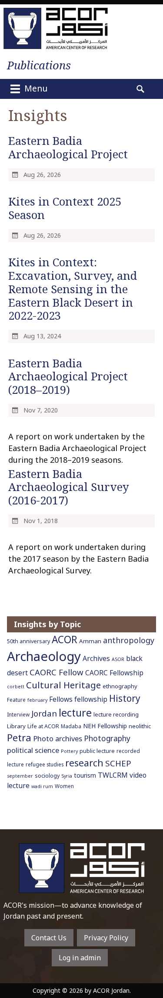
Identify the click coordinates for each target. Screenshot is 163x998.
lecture (75, 713)
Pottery (69, 751)
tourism (85, 775)
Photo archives (57, 738)
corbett (15, 687)
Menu (34, 88)
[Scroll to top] (148, 971)
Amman (90, 641)
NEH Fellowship (105, 726)
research (84, 762)
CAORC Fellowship (114, 672)
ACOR (64, 639)
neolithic (140, 726)
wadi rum (42, 786)
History (124, 698)
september (20, 776)
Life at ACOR (43, 726)
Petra (19, 737)
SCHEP (118, 763)
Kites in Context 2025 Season (64, 208)
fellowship (90, 699)
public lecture (97, 751)
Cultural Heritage (63, 685)
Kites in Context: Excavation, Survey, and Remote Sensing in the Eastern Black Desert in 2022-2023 (72, 289)
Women (64, 785)
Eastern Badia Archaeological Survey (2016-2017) (68, 487)
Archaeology (44, 656)
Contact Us (49, 937)
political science (33, 750)
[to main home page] (55, 28)
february (37, 700)
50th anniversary (28, 641)
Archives (96, 658)
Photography (107, 738)
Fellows (61, 699)
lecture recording (116, 714)
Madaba (71, 726)
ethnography (120, 686)
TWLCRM (113, 775)
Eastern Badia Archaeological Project (68, 147)
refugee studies (44, 764)
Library (16, 726)
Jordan (44, 713)
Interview (18, 714)
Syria (66, 776)
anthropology (128, 640)
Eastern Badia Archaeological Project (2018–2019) (68, 377)
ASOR (118, 659)
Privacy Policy (106, 937)
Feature (16, 699)
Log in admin (80, 957)
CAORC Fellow (56, 672)
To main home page (82, 868)
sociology (47, 775)
